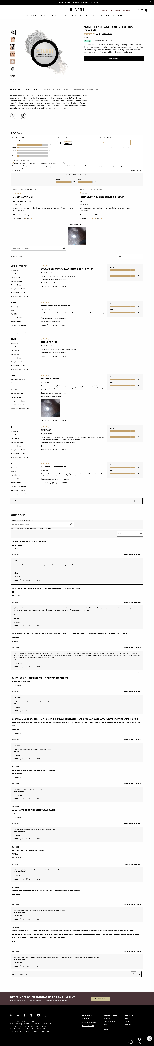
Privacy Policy (15, 1024)
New (43, 16)
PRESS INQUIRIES (88, 1025)
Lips (73, 16)
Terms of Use (27, 1024)
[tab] (24, 89)
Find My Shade (109, 1030)
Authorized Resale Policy (37, 1026)
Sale (121, 16)
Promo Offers (109, 1027)
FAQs (105, 1024)
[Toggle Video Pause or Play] (150, 2)
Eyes (64, 16)
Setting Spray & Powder (22, 22)
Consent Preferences (18, 1026)
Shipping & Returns (110, 1021)
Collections (88, 16)
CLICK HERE (60, 3)
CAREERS (128, 1021)
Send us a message (89, 1022)
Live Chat (85, 1019)
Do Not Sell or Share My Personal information (28, 1029)
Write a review (107, 34)
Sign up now (100, 998)
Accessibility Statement (43, 1024)
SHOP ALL (31, 16)
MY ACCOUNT (108, 1019)
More (130, 52)
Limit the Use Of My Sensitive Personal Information (29, 1031)
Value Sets (107, 16)
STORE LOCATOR (130, 1024)
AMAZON (128, 1027)
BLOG (127, 1019)
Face (54, 16)
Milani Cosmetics (30, 1021)
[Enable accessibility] (149, 1038)
